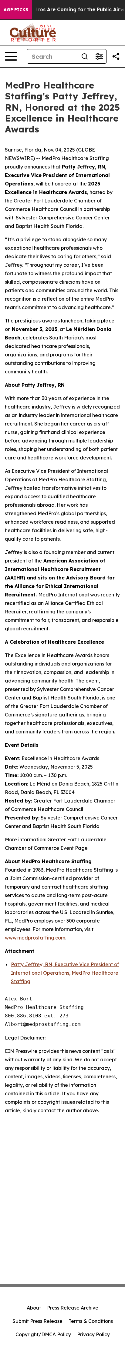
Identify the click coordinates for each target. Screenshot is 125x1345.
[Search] (84, 56)
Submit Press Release (37, 1321)
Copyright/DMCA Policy (43, 1334)
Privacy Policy (93, 1334)
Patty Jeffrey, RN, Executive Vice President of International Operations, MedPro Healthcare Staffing (65, 972)
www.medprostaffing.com (35, 938)
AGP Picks (16, 9)
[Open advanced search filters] (99, 56)
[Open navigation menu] (11, 56)
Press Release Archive (72, 1308)
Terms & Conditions (91, 1321)
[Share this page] (116, 56)
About (34, 1308)
